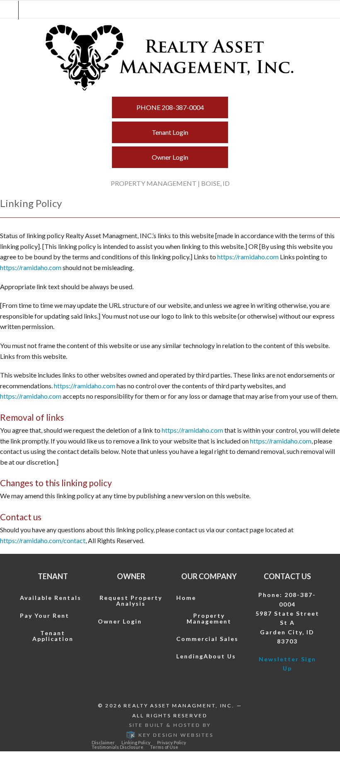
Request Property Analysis (131, 600)
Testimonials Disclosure (117, 747)
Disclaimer (103, 742)
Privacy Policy (171, 742)
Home (186, 597)
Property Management (209, 618)
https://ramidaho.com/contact (42, 540)
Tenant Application (52, 635)
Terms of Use (164, 747)
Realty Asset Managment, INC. (179, 705)
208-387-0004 (170, 107)
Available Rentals (50, 597)
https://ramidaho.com (248, 257)
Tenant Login (170, 132)
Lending (190, 656)
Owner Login (170, 157)
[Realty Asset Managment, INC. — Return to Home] (170, 58)
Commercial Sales (207, 638)
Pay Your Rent (44, 615)
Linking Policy (136, 742)
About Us (220, 656)
